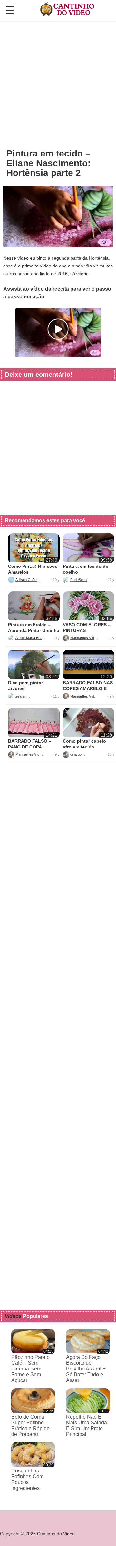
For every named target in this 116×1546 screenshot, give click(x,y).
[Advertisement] (58, 84)
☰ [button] (10, 10)
